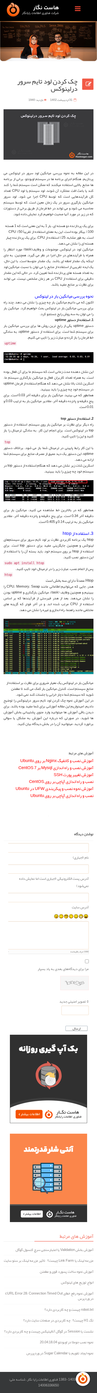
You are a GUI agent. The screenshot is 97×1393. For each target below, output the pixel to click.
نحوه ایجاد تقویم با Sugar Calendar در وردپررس (59, 1353)
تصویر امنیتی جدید (72, 1001)
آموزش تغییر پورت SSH (73, 774)
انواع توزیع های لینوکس (77, 1282)
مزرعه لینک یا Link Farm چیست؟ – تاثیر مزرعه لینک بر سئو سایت (48, 1260)
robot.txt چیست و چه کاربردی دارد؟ (68, 1309)
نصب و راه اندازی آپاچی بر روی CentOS (61, 781)
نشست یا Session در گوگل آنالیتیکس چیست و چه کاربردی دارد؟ (48, 1331)
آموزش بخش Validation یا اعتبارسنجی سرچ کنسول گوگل (54, 1250)
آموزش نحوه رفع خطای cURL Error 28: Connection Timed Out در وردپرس (49, 1296)
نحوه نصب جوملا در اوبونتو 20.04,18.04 (66, 1342)
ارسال (77, 1028)
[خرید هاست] (48, 1079)
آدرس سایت (80, 907)
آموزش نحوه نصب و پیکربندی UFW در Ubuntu (54, 788)
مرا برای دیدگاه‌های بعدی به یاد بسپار (63, 968)
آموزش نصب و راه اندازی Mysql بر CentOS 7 (55, 767)
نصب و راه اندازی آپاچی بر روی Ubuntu (61, 795)
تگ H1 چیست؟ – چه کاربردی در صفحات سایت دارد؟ (58, 1320)
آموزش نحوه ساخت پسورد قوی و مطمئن (66, 1271)
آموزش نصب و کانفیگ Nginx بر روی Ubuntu (56, 760)
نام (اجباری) (81, 857)
